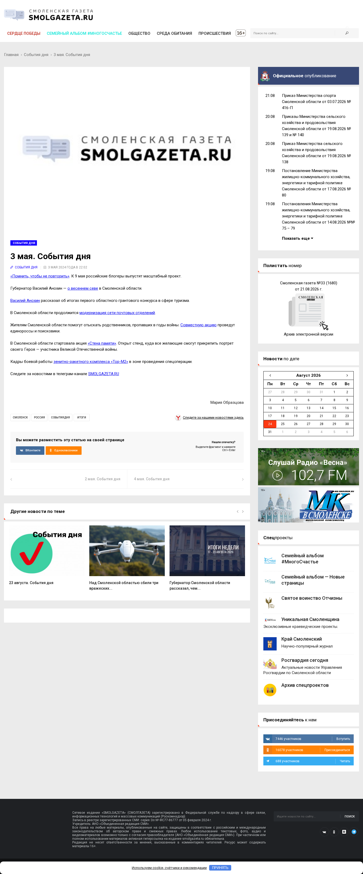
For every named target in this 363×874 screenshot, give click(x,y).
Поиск (350, 816)
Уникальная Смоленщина (310, 619)
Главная (11, 54)
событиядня (60, 417)
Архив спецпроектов (305, 685)
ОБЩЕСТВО (139, 33)
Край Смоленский (301, 639)
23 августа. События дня (31, 583)
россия (39, 417)
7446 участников (313, 739)
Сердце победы (23, 33)
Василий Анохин (25, 300)
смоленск (20, 417)
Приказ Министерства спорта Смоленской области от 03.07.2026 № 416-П (316, 101)
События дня (36, 54)
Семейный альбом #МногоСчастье (84, 33)
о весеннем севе (82, 288)
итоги (81, 417)
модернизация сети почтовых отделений (117, 312)
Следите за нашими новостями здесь (213, 417)
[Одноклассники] (334, 831)
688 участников (313, 761)
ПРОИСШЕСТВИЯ (215, 33)
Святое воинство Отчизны (311, 598)
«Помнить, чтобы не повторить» (39, 276)
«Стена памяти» (102, 343)
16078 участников (313, 750)
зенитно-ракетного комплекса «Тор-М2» (90, 361)
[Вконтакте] (324, 831)
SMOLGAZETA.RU (103, 373)
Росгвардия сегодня (304, 660)
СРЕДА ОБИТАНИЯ (174, 33)
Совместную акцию (198, 325)
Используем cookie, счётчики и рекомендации (169, 868)
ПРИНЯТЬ (220, 868)
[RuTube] (344, 831)
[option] (47, 558)
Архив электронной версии (308, 334)
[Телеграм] (353, 831)
